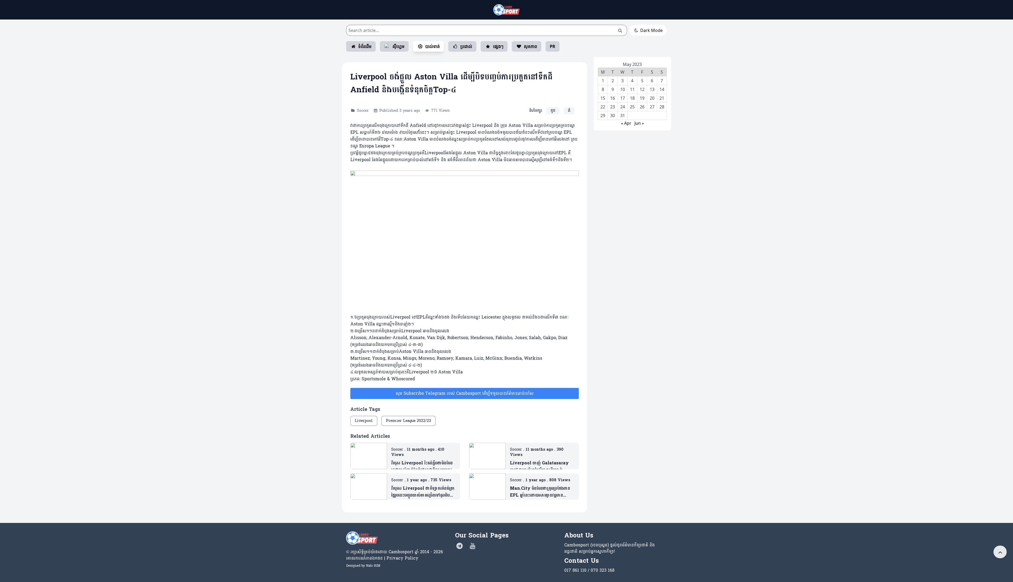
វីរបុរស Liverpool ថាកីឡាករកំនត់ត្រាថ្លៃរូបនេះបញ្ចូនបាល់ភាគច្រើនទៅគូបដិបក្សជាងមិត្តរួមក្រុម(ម (423, 492)
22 (602, 107)
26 (642, 107)
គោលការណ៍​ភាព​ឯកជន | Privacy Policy (382, 558)
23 (612, 107)
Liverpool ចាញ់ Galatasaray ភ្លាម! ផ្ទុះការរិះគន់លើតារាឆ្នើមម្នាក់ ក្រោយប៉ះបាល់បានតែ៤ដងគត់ (539, 466)
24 (622, 107)
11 (632, 89)
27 (652, 107)
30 (612, 115)
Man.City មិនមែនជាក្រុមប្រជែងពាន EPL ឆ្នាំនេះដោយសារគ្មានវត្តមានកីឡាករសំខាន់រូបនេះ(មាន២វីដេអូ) (540, 492)
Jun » (639, 123)
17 (622, 98)
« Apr (626, 123)
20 (652, 98)
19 (642, 98)
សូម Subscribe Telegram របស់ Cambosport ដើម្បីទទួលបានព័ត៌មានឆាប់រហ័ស (465, 393)
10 (622, 89)
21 (662, 98)
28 (662, 107)
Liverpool (364, 420)
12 (642, 89)
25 (632, 107)
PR (552, 46)
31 (622, 115)
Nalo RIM (373, 566)
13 (652, 89)
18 (632, 98)
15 (602, 98)
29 (602, 115)
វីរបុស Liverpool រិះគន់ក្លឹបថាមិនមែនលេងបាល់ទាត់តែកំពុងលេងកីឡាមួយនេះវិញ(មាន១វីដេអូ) (422, 466)
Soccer (363, 110)
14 (662, 89)
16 (612, 98)
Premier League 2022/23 (408, 420)
